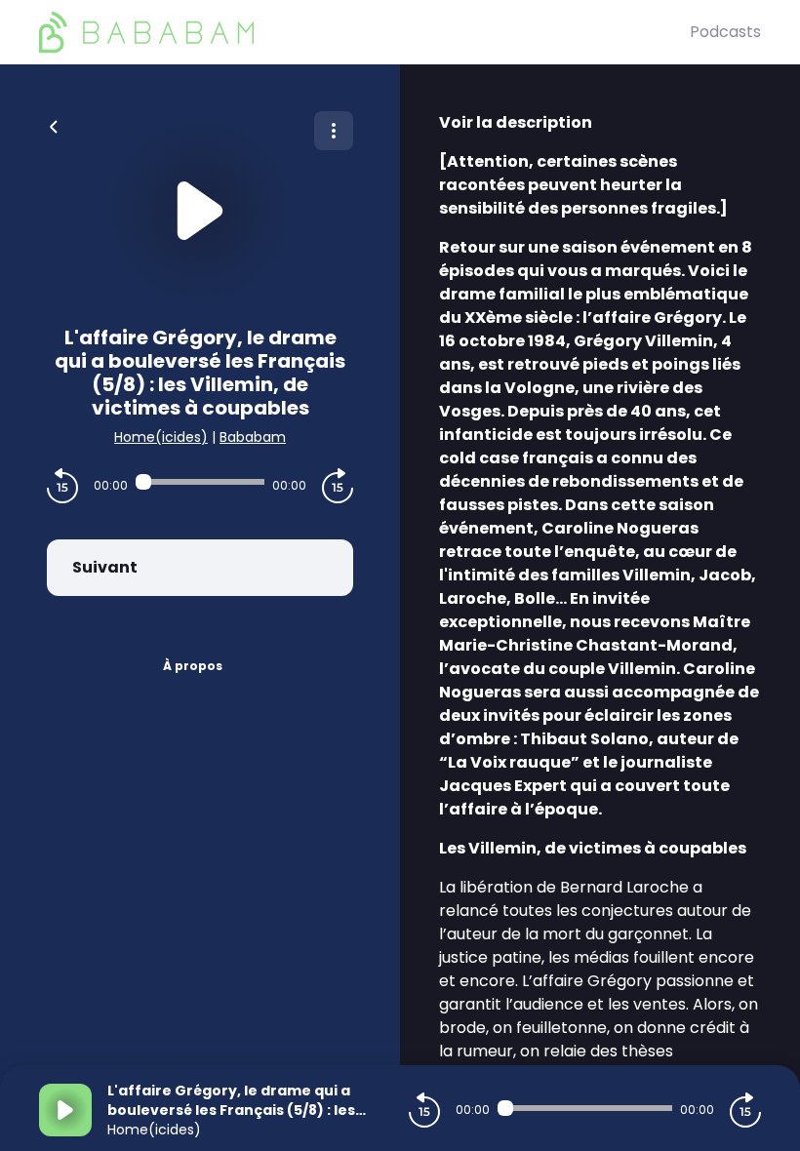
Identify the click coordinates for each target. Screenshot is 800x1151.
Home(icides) (161, 437)
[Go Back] (53, 124)
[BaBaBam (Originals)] (364, 32)
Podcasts (725, 31)
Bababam (253, 437)
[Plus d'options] (333, 130)
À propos (192, 665)
